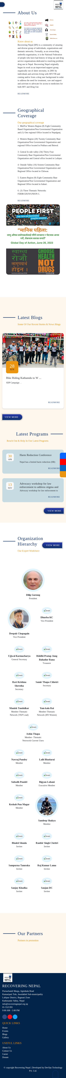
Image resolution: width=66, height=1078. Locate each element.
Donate (5, 1057)
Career (5, 1054)
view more (11, 417)
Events (5, 1031)
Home (5, 1028)
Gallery (5, 1037)
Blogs (4, 1034)
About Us (6, 1047)
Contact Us (7, 1051)
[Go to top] (55, 1074)
